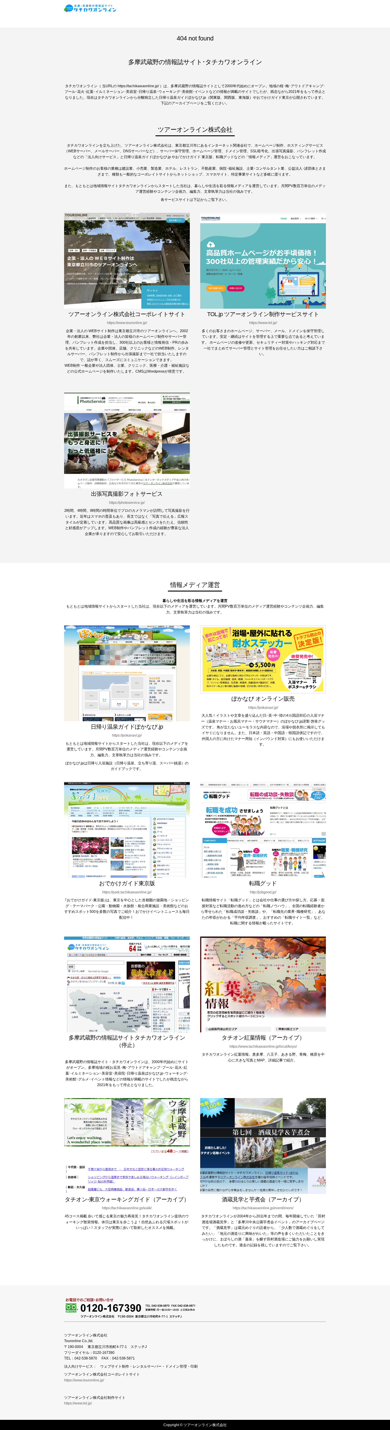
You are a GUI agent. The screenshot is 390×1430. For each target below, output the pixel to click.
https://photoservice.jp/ (127, 503)
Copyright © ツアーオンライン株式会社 (195, 1425)
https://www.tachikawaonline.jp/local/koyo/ (263, 1046)
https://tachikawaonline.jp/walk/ (127, 1208)
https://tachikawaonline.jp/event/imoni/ (263, 1208)
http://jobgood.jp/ (263, 892)
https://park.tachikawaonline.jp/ (126, 892)
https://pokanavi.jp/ (127, 735)
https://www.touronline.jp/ (127, 323)
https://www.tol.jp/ (263, 323)
